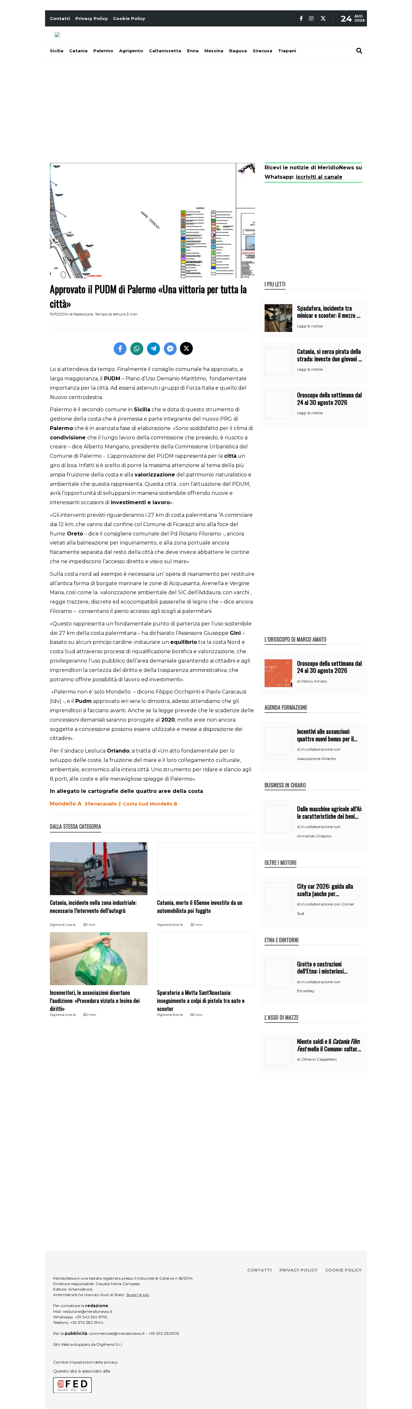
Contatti (60, 18)
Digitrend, (58, 924)
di (299, 681)
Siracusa (262, 50)
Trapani (287, 50)
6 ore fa (178, 924)
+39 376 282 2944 (86, 1322)
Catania (78, 50)
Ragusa (238, 50)
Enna (193, 50)
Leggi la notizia (310, 326)
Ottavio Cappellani (319, 1059)
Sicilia (56, 50)
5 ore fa (71, 924)
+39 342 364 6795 (91, 1316)
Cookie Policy (129, 18)
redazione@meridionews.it (87, 1311)
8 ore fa (178, 1014)
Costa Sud (135, 804)
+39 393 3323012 (163, 1333)
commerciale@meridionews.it (117, 1333)
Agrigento (131, 50)
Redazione (83, 314)
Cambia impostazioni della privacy (85, 1362)
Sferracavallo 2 (103, 804)
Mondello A (65, 804)
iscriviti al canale (319, 177)
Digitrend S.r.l (109, 1344)
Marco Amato (314, 681)
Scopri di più (137, 1294)
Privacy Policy (91, 18)
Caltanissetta (165, 50)
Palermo (103, 50)
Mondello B (163, 804)
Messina (213, 50)
